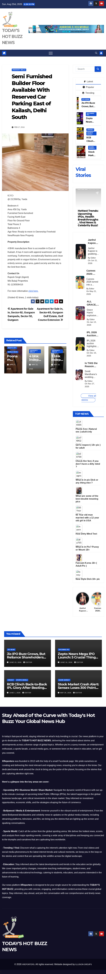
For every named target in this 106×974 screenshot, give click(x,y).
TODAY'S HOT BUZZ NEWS (12, 36)
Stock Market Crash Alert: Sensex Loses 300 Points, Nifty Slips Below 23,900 (78, 687)
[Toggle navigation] (50, 53)
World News (13, 352)
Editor (29, 662)
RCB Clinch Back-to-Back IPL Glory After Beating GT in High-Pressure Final (27, 687)
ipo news (85, 99)
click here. (33, 291)
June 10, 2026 (66, 662)
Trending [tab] (89, 93)
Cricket (90, 129)
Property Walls (19, 70)
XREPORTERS (28, 964)
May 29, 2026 (66, 693)
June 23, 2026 (15, 662)
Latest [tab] (89, 81)
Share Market (92, 147)
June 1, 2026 (15, 693)
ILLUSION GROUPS (83, 964)
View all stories (88, 398)
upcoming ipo (90, 114)
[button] (96, 53)
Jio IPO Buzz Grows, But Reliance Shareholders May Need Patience (26, 657)
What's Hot (12, 348)
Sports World (90, 133)
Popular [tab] (89, 87)
